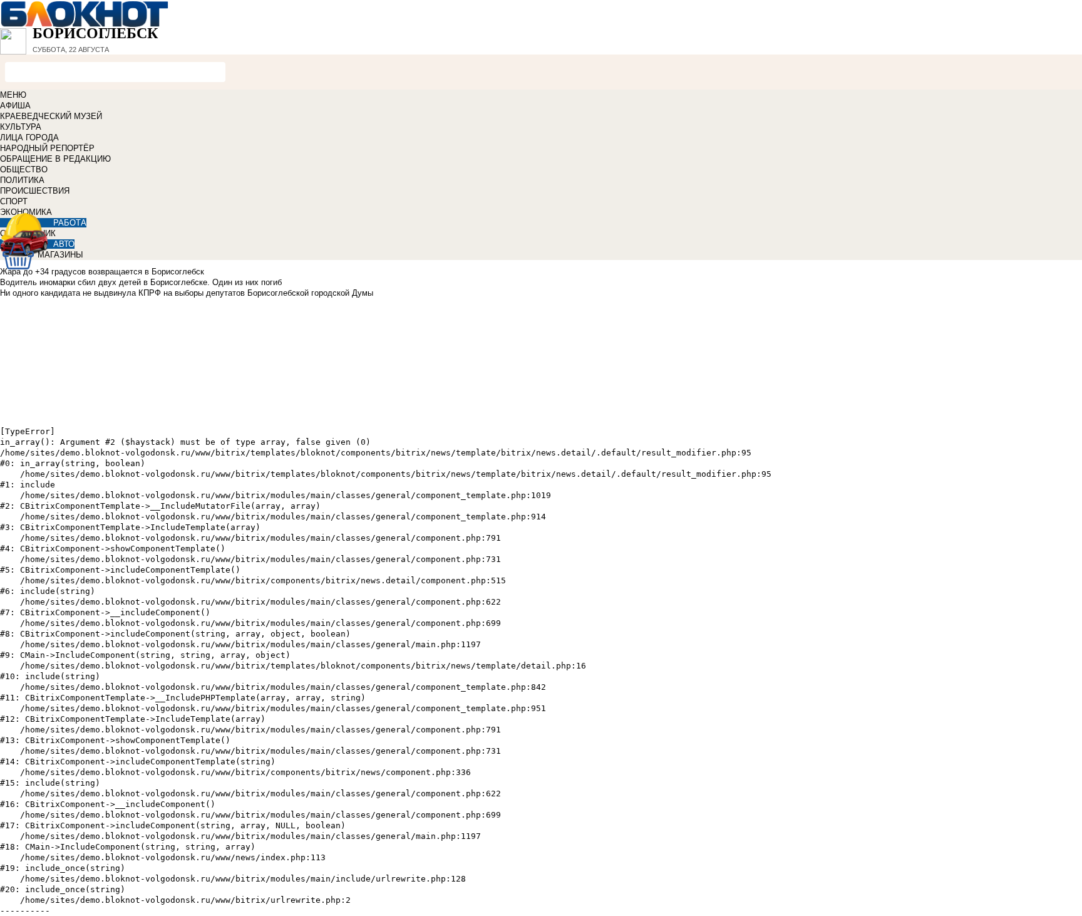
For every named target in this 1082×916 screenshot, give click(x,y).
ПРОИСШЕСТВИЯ (35, 190)
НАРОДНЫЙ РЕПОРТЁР (47, 148)
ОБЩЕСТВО (24, 169)
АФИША (15, 105)
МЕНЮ (13, 95)
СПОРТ (14, 201)
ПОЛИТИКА (22, 180)
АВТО (64, 244)
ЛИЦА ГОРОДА (29, 137)
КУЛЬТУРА (20, 127)
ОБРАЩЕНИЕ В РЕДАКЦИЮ (55, 159)
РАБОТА (69, 222)
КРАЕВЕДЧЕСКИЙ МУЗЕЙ (51, 116)
